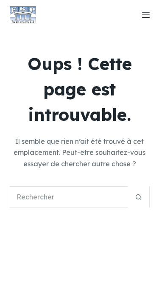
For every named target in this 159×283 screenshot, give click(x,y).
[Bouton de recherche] (138, 196)
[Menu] (146, 15)
